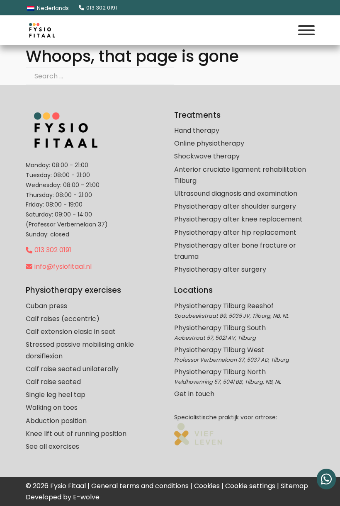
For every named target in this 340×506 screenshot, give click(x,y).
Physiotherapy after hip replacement (235, 232)
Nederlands (52, 8)
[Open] (306, 30)
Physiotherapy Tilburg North (220, 372)
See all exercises (52, 446)
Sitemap (294, 486)
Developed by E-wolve (63, 497)
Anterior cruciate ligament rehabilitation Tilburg (240, 175)
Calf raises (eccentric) (63, 319)
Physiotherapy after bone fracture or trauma (235, 251)
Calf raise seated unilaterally (72, 369)
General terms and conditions (140, 486)
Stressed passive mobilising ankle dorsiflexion (80, 350)
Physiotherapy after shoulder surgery (235, 206)
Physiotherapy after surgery (220, 269)
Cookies (207, 486)
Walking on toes (52, 407)
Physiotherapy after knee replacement (238, 219)
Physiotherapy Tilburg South (220, 328)
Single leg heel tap (55, 394)
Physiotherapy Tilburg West (219, 350)
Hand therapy (196, 130)
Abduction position (56, 421)
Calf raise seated (53, 382)
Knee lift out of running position (76, 433)
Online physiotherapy (209, 143)
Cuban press (46, 306)
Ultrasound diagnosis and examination (235, 193)
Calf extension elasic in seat (71, 331)
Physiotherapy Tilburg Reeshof (224, 306)
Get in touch (194, 394)
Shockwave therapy (207, 156)
